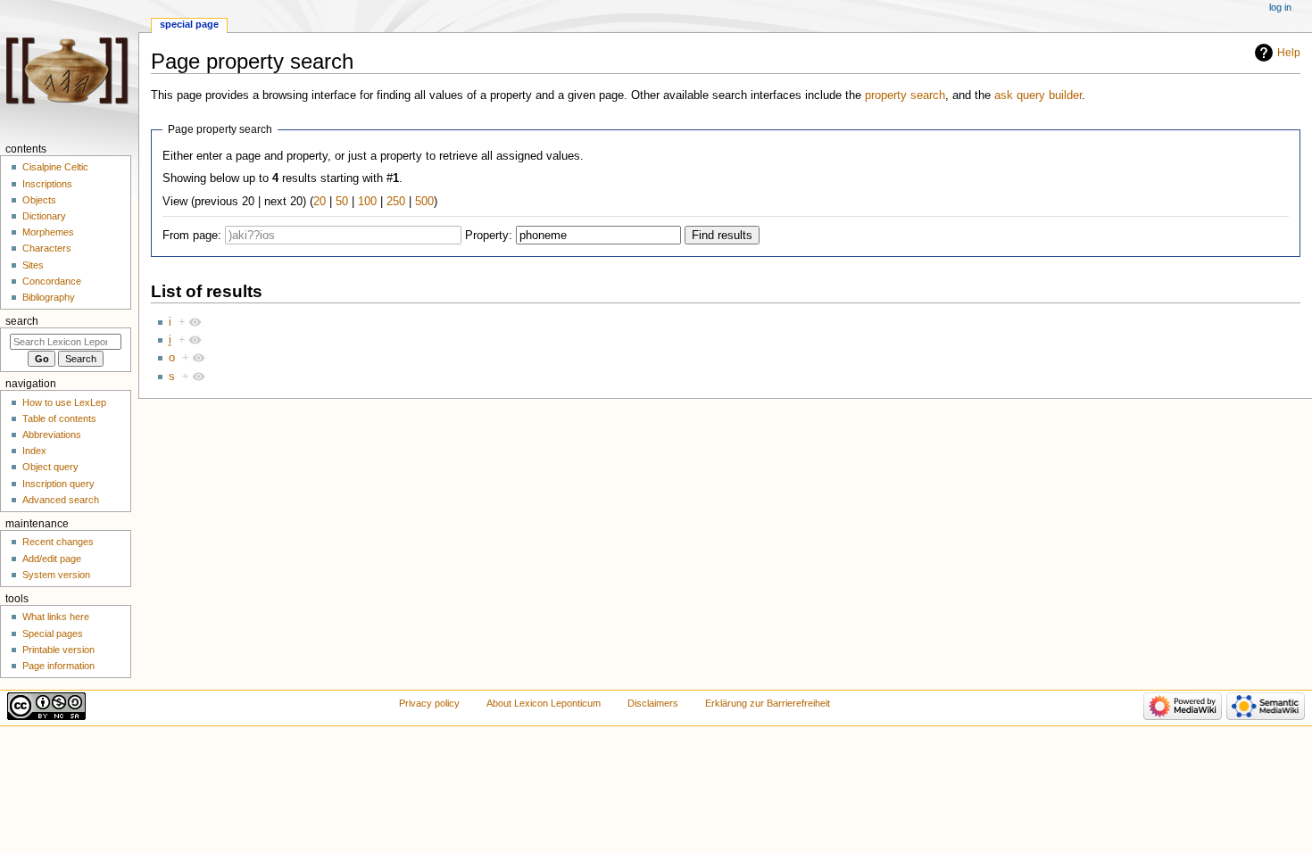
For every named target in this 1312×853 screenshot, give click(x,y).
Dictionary (44, 216)
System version (56, 574)
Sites (33, 265)
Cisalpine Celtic (55, 166)
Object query (50, 466)
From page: (191, 235)
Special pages (52, 633)
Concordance (51, 281)
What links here (55, 616)
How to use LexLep (64, 402)
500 (424, 201)
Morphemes (48, 232)
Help (1288, 52)
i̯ (170, 340)
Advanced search (60, 499)
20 (319, 201)
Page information (58, 665)
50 (342, 201)
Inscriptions (47, 183)
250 (395, 201)
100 (367, 201)
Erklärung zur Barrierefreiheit (767, 703)
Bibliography (48, 297)
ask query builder (1038, 95)
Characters (46, 248)
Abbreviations (51, 434)
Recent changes (58, 541)
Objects (39, 200)
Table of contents (59, 418)
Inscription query (58, 483)
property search (905, 95)
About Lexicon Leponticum (543, 703)
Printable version (58, 649)
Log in (1280, 7)
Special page (189, 24)
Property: (488, 235)
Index (34, 450)
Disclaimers (652, 703)
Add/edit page (51, 558)
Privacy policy (429, 703)
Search (21, 321)
